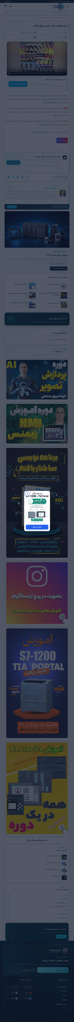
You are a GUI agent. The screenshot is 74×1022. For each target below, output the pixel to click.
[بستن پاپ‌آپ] (27, 494)
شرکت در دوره (37, 527)
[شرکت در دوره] (37, 507)
